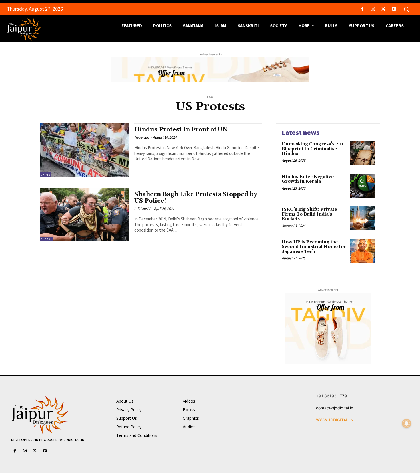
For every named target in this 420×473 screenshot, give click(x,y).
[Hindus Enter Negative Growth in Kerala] (362, 186)
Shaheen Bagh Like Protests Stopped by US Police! (195, 198)
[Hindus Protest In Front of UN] (84, 150)
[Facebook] (362, 9)
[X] (383, 9)
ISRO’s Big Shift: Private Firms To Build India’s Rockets (309, 214)
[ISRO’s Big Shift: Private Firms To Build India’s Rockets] (362, 218)
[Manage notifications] (406, 423)
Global (46, 239)
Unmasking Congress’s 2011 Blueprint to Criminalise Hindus (314, 148)
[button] (406, 9)
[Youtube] (394, 9)
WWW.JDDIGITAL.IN (335, 419)
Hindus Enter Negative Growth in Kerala (308, 179)
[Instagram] (373, 9)
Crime (45, 174)
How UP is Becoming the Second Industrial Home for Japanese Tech (314, 246)
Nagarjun (141, 137)
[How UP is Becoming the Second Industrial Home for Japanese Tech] (362, 251)
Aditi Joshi (142, 208)
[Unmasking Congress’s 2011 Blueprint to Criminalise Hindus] (362, 153)
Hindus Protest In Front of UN (180, 129)
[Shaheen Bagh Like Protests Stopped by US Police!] (84, 214)
